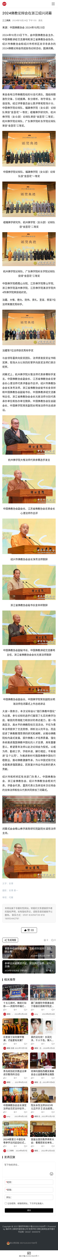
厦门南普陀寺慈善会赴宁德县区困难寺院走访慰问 (42, 1004)
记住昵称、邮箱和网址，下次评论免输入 (25, 1203)
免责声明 (32, 1229)
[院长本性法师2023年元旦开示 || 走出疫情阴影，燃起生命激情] (43, 1095)
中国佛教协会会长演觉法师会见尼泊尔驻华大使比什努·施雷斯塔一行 (15, 1107)
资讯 (40, 20)
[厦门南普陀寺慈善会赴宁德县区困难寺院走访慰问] (43, 992)
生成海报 (11, 940)
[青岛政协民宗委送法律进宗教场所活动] (15, 1061)
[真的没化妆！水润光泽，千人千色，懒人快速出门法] (43, 1026)
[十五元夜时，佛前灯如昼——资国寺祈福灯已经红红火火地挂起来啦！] (15, 992)
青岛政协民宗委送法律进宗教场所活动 (14, 1073)
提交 (29, 1210)
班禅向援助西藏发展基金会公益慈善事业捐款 (42, 1073)
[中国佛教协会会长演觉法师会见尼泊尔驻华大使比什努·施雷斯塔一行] (15, 1095)
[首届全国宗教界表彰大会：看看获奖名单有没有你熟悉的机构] (43, 1129)
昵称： (9, 1182)
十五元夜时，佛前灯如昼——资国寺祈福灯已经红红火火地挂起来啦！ (14, 1004)
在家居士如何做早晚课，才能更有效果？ (13, 1039)
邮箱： (9, 1189)
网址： (9, 1197)
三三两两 (6, 20)
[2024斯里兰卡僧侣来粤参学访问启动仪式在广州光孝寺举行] (15, 1129)
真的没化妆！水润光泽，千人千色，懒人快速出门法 (42, 1039)
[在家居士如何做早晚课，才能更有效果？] (15, 1026)
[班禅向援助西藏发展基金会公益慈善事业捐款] (43, 1061)
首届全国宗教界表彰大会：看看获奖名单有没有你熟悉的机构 (42, 1141)
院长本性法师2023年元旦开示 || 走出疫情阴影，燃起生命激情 (43, 1107)
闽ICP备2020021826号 (36, 1226)
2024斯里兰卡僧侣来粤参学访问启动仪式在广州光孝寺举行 (14, 1141)
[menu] (53, 4)
